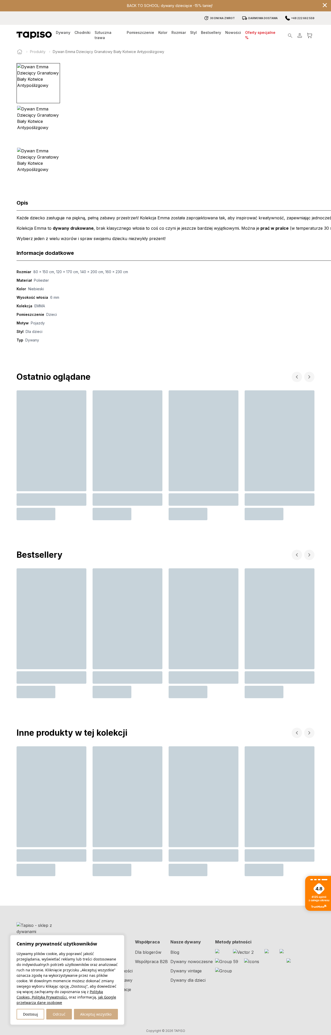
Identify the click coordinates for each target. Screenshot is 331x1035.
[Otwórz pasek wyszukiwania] (290, 35)
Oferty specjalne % (260, 35)
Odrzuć (59, 1014)
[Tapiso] (34, 35)
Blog (174, 952)
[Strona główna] (20, 52)
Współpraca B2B (151, 961)
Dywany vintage (186, 970)
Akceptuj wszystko (95, 1014)
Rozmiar (178, 32)
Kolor (162, 32)
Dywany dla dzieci (188, 980)
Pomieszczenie (140, 32)
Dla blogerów (148, 952)
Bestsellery (211, 32)
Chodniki (82, 32)
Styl (193, 32)
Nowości (233, 32)
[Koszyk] (309, 35)
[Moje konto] (300, 35)
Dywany (63, 32)
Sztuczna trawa (103, 35)
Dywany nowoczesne (191, 961)
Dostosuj (30, 1014)
